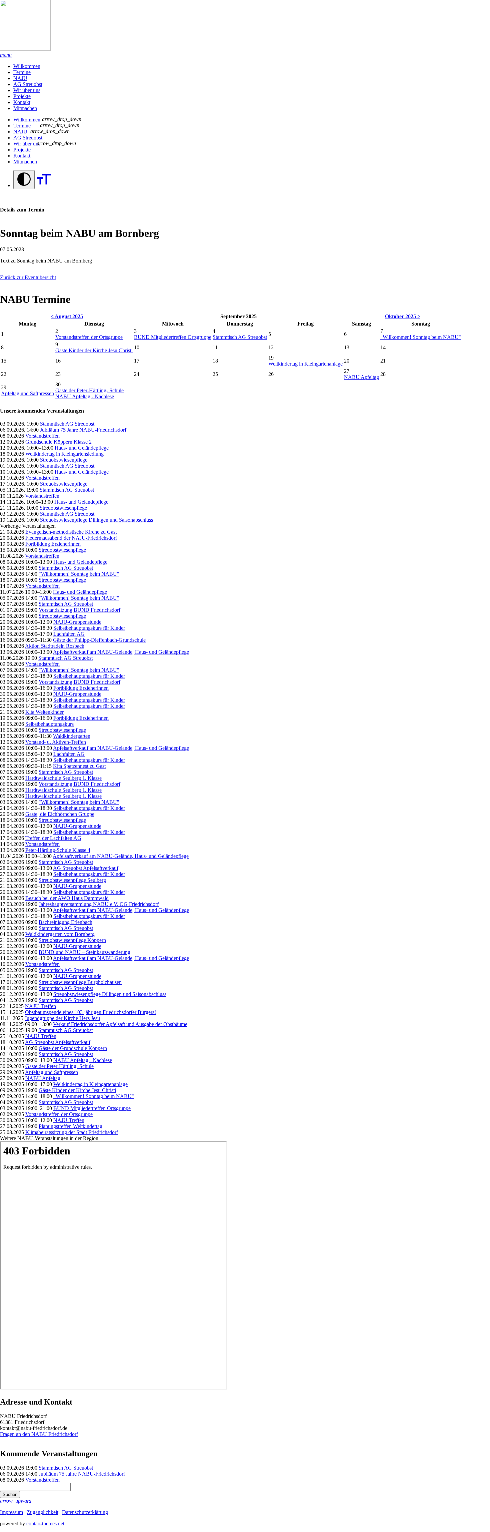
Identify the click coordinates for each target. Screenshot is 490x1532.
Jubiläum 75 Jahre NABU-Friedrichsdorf (83, 430)
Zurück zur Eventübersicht (28, 277)
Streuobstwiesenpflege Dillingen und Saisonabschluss (96, 520)
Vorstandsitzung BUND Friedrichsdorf (79, 610)
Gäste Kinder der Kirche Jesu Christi (94, 350)
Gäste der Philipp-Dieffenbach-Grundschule (99, 640)
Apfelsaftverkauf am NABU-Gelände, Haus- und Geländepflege (121, 652)
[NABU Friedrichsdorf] (245, 26)
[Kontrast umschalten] (24, 179)
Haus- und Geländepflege (82, 448)
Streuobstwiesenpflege (63, 460)
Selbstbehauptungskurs (49, 724)
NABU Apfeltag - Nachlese (84, 396)
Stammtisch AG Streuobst (240, 337)
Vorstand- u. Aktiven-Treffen (55, 742)
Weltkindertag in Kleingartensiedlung (64, 454)
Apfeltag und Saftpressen (27, 393)
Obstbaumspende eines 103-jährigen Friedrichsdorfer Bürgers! (90, 1012)
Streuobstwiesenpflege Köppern (72, 940)
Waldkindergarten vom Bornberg (60, 934)
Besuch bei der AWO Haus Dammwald (67, 898)
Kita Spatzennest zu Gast (79, 766)
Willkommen (26, 66)
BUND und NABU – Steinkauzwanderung (84, 952)
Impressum (11, 1512)
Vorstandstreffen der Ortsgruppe (89, 337)
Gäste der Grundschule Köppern (73, 1048)
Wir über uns (26, 90)
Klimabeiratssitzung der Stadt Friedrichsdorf (71, 1132)
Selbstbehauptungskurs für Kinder (89, 628)
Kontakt (21, 102)
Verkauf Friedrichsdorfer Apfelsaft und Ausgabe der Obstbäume (120, 1024)
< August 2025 (67, 316)
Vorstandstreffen (42, 436)
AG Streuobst (27, 84)
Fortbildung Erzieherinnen (53, 544)
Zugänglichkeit (42, 1512)
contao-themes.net (45, 1523)
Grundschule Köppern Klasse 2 (58, 442)
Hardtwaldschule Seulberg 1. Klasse (63, 778)
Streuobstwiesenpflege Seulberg (72, 880)
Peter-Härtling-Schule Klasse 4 (57, 850)
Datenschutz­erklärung (85, 1512)
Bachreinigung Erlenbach (65, 922)
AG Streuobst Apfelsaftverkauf (85, 868)
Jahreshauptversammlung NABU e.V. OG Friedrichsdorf (99, 904)
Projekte (22, 96)
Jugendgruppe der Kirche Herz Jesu (62, 1018)
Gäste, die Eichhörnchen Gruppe (59, 814)
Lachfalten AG (69, 634)
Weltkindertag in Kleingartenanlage (305, 364)
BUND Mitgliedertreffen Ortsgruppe (172, 337)
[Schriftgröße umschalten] (44, 185)
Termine (22, 72)
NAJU (20, 78)
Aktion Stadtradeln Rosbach (54, 646)
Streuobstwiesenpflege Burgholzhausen (80, 982)
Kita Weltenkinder (44, 712)
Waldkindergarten (71, 736)
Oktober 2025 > (402, 316)
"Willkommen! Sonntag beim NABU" (420, 337)
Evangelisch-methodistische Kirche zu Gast (71, 532)
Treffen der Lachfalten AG (53, 838)
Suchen (10, 1494)
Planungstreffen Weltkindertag (70, 1126)
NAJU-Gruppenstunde (77, 622)
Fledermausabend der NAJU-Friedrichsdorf (71, 538)
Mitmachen (25, 108)
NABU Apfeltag (361, 377)
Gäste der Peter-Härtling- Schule (89, 390)
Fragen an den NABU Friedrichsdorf (39, 1434)
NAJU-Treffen (40, 1006)
